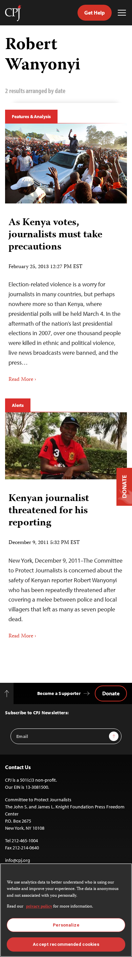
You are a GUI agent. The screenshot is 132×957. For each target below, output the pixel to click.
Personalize (66, 925)
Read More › (22, 379)
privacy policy (39, 906)
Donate (110, 693)
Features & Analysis (31, 116)
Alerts (18, 405)
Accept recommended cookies (66, 944)
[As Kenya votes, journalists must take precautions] (66, 163)
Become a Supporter (59, 693)
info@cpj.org (17, 860)
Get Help (94, 12)
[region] (66, 910)
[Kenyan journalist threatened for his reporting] (66, 446)
